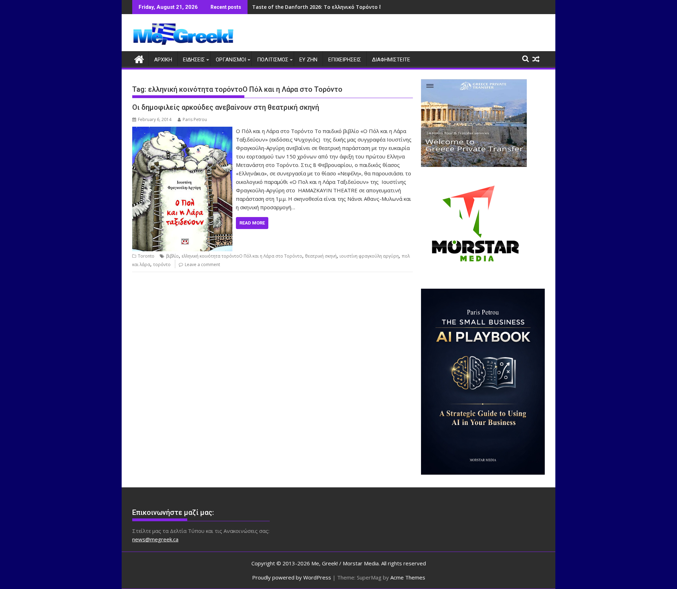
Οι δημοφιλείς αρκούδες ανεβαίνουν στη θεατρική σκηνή (225, 107)
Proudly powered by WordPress (291, 577)
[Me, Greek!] (139, 58)
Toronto (146, 256)
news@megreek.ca (155, 539)
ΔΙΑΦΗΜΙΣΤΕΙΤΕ (391, 59)
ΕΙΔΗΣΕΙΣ (194, 59)
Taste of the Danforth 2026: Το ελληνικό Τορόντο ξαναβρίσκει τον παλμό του (351, 7)
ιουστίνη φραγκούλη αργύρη (369, 256)
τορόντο (162, 265)
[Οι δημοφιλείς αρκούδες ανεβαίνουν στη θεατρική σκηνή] (182, 130)
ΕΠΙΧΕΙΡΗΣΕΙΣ (344, 59)
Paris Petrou (195, 119)
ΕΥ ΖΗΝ (308, 59)
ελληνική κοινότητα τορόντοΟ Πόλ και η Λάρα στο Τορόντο (242, 256)
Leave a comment (202, 265)
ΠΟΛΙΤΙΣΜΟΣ (272, 59)
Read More (252, 223)
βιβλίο (172, 256)
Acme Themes (407, 577)
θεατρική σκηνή (321, 256)
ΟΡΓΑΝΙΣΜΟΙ (231, 59)
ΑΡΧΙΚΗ (163, 59)
